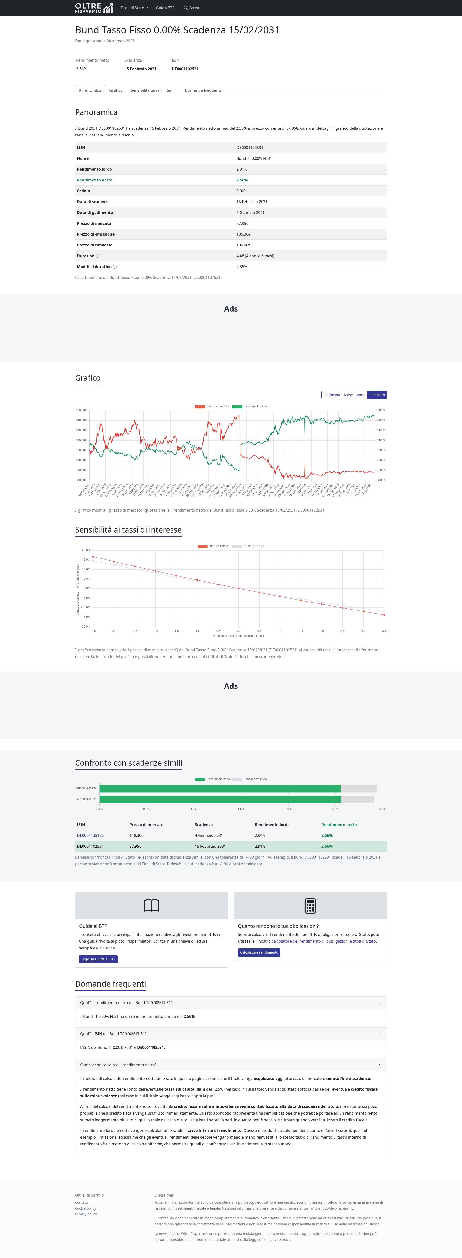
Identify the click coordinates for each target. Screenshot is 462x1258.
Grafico (116, 90)
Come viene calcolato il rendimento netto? (118, 1064)
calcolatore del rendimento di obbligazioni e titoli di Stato (324, 941)
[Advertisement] (231, 328)
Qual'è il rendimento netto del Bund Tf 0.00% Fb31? (126, 1002)
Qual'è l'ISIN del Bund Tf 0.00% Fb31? (113, 1033)
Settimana (332, 394)
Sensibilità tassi (145, 90)
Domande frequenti (203, 90)
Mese (348, 394)
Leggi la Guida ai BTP (98, 959)
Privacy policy (86, 1214)
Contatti (81, 1202)
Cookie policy (85, 1208)
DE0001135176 (90, 835)
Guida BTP (165, 8)
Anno (361, 394)
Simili (172, 90)
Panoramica (90, 90)
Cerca (193, 8)
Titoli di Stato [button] (133, 8)
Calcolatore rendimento (259, 952)
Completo (377, 394)
